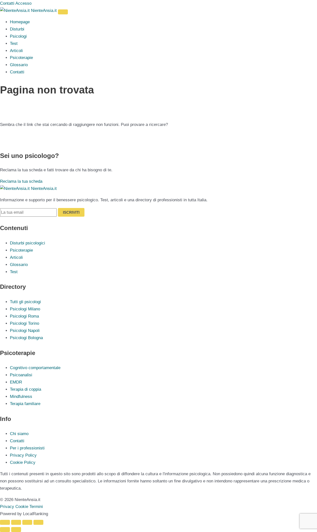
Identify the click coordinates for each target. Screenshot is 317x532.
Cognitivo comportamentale (35, 367)
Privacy (7, 506)
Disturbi (17, 29)
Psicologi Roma (24, 316)
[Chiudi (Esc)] (38, 522)
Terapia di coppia (25, 389)
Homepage (20, 22)
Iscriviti (71, 212)
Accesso (23, 3)
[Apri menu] (63, 11)
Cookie (21, 506)
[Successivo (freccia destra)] (16, 529)
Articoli (16, 50)
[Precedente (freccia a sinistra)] (5, 529)
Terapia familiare (25, 403)
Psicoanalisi (21, 375)
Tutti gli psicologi (25, 301)
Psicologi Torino (24, 323)
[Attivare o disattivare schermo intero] (16, 522)
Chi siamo (19, 433)
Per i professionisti (27, 448)
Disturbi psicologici (27, 243)
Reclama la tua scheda (21, 181)
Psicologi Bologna (26, 337)
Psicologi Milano (25, 309)
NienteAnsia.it (44, 10)
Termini (36, 506)
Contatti (7, 3)
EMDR (16, 382)
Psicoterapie (21, 57)
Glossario (19, 64)
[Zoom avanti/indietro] (5, 522)
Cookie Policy (22, 462)
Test (14, 43)
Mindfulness (21, 396)
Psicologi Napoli (25, 330)
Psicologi (18, 36)
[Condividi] (27, 522)
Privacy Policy (23, 455)
